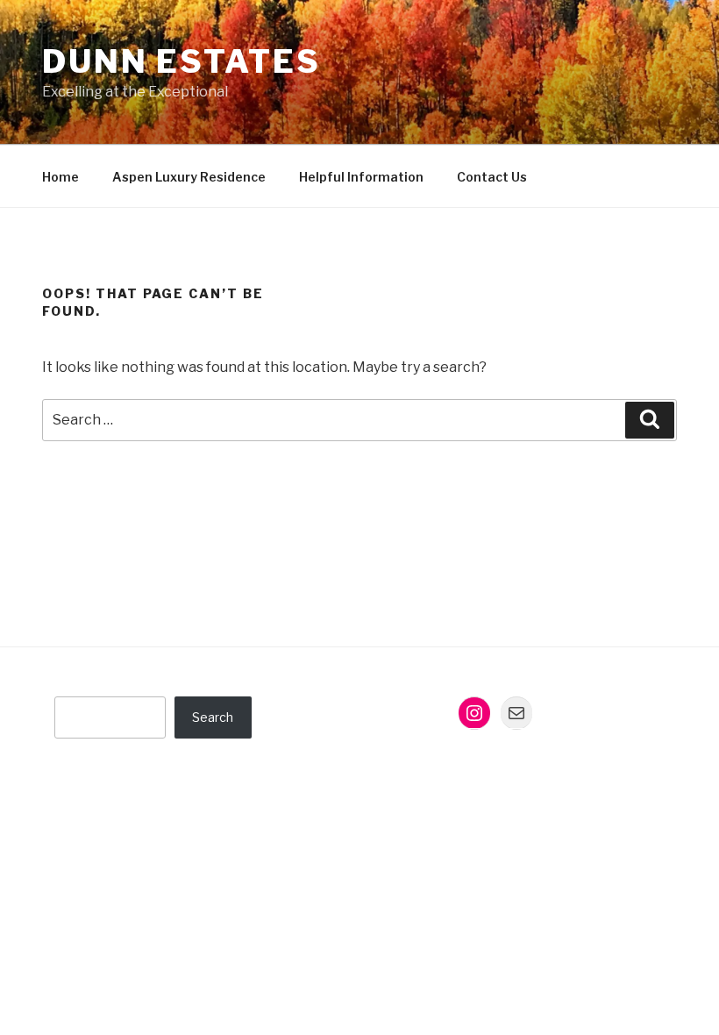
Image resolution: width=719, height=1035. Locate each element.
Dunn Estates (181, 61)
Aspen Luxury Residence (189, 176)
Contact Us (492, 176)
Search (212, 717)
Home (60, 176)
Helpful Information (361, 176)
